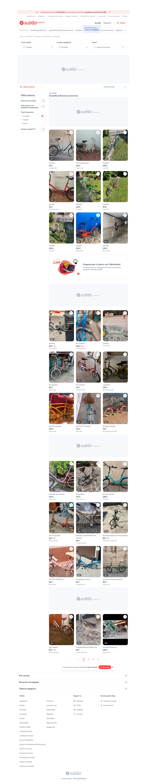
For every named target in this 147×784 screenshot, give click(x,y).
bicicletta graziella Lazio (38, 30)
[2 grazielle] (115, 371)
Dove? (94, 42)
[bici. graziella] (88, 371)
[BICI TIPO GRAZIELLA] (61, 565)
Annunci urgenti (27, 129)
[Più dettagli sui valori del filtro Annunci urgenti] (34, 129)
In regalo (25, 120)
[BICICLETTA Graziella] (88, 412)
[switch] (42, 100)
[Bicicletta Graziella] (115, 412)
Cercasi (25, 123)
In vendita (25, 116)
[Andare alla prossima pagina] (98, 659)
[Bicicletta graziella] (61, 412)
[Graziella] (61, 149)
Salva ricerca (28, 87)
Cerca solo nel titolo (28, 101)
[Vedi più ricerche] (125, 30)
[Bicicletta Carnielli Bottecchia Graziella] (88, 523)
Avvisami (106, 667)
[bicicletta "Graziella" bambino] (115, 565)
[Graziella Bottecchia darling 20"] (88, 633)
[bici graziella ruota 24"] (88, 565)
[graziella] (61, 190)
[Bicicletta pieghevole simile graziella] (115, 523)
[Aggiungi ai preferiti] (71, 132)
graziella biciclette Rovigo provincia (61, 30)
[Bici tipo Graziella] (115, 480)
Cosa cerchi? (26, 42)
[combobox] (38, 47)
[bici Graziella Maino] (88, 149)
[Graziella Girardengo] (115, 633)
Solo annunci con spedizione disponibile (29, 106)
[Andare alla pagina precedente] (78, 659)
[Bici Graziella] (88, 330)
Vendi (122, 23)
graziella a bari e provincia (104, 30)
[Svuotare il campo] (52, 47)
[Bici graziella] (61, 371)
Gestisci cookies (25, 727)
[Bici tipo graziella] (61, 523)
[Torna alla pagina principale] (33, 23)
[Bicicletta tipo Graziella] (61, 480)
